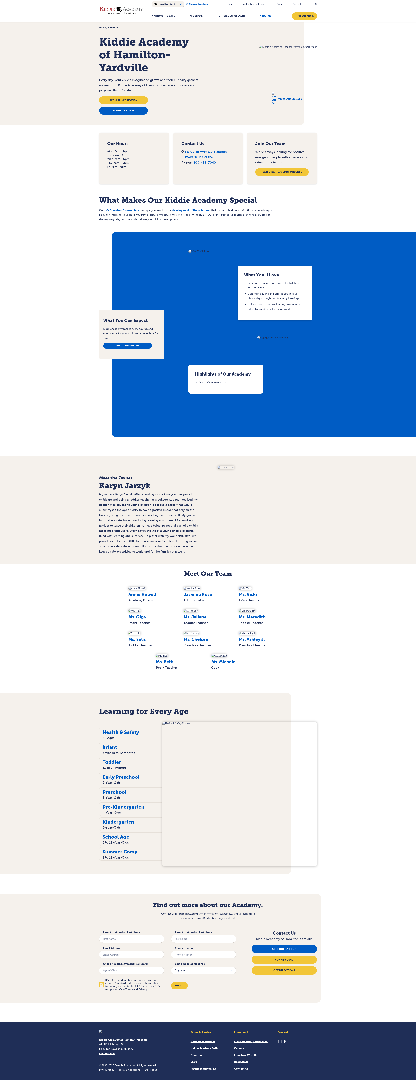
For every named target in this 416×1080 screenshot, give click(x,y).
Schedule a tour (123, 110)
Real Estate (241, 1061)
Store (194, 1061)
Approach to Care (163, 16)
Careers (280, 4)
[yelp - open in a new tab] (285, 1041)
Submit (179, 985)
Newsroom (197, 1055)
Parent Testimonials (203, 1068)
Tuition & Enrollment (231, 16)
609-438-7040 (204, 162)
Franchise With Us (245, 1055)
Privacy (143, 989)
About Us (265, 16)
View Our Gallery (290, 98)
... (184, 551)
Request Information (123, 100)
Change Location (198, 4)
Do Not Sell (151, 1069)
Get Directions (284, 970)
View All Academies (203, 1041)
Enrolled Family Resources (254, 4)
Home (229, 4)
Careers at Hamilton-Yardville (282, 172)
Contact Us (298, 4)
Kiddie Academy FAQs (204, 1048)
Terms (129, 989)
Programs (196, 16)
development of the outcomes (191, 210)
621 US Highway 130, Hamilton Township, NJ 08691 (206, 154)
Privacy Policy (106, 1069)
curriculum (121, 210)
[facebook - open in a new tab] (278, 1041)
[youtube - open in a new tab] (281, 1041)
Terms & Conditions (129, 1069)
